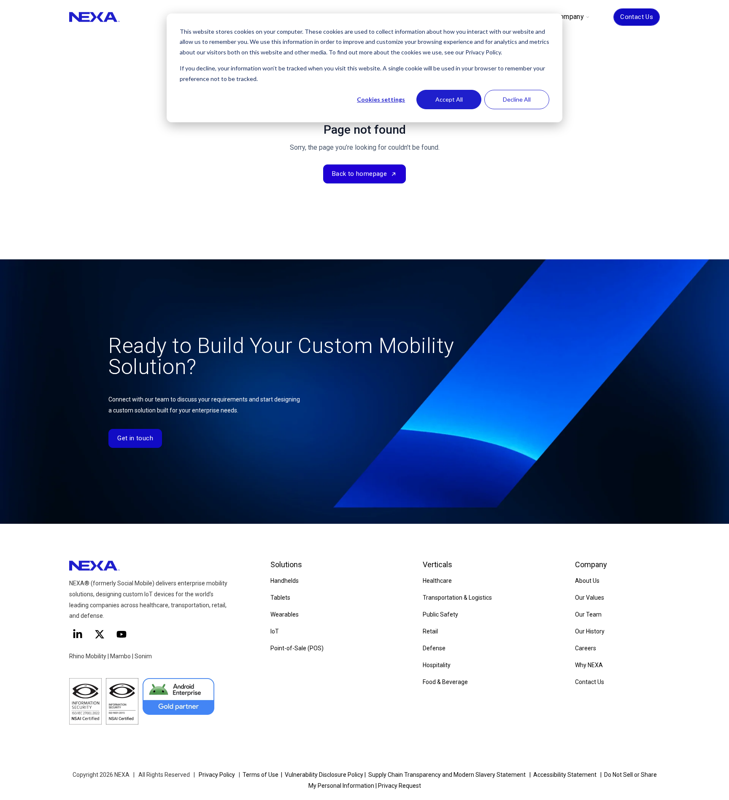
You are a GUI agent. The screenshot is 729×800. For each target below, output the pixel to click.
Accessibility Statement (565, 774)
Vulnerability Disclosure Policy (324, 774)
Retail (430, 631)
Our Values (589, 597)
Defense (434, 648)
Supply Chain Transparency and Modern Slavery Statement (447, 774)
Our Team (588, 614)
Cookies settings (381, 99)
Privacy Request (399, 785)
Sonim (143, 656)
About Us (587, 580)
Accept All (449, 99)
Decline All (517, 99)
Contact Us (636, 17)
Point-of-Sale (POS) (297, 648)
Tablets (280, 597)
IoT (274, 631)
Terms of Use (260, 774)
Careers (585, 648)
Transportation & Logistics (457, 597)
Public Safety (440, 614)
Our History (590, 631)
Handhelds (284, 580)
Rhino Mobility (87, 656)
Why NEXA (589, 665)
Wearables (284, 614)
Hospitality (437, 665)
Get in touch (135, 438)
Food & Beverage (445, 682)
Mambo (121, 656)
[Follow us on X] (99, 634)
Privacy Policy (217, 774)
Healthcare (437, 580)
